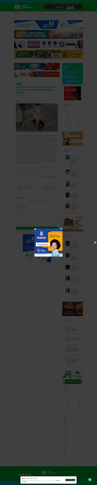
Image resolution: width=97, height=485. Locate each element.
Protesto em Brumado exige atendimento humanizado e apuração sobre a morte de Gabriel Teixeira (72, 361)
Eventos (47, 14)
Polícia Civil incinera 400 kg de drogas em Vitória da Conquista (75, 185)
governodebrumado (32, 171)
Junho (73, 401)
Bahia (73, 121)
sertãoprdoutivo (41, 171)
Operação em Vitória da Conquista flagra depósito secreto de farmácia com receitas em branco (75, 292)
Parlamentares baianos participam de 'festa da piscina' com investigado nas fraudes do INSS (75, 246)
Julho (73, 399)
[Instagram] (15, 14)
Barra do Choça (73, 127)
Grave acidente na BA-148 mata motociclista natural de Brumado (75, 269)
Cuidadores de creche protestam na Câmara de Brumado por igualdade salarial (72, 329)
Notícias (41, 14)
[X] (24, 14)
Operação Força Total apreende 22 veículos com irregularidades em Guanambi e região (75, 174)
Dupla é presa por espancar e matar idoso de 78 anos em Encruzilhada (74, 196)
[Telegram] (49, 177)
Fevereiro (73, 410)
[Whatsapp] (41, 177)
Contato (59, 14)
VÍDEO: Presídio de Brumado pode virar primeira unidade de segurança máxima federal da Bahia (75, 280)
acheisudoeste (39, 167)
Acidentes (73, 112)
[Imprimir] (21, 177)
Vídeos (53, 14)
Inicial (36, 14)
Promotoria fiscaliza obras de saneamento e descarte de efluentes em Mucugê (75, 161)
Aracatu (73, 118)
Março (73, 407)
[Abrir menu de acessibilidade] (89, 479)
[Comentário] (18, 177)
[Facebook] (18, 14)
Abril (73, 405)
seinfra (28, 167)
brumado (18, 167)
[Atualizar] (81, 1)
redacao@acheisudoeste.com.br (72, 476)
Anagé (73, 115)
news (33, 167)
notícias (23, 167)
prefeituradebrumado (29, 169)
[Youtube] (21, 14)
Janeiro (73, 412)
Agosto (73, 397)
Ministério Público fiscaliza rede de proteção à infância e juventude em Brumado (75, 208)
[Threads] (52, 177)
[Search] (80, 14)
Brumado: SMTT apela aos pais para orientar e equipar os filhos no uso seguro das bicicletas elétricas (72, 339)
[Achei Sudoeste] (23, 6)
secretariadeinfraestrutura (21, 171)
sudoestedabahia (20, 169)
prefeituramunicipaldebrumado (40, 169)
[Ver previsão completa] (78, 1)
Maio (73, 403)
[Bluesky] (55, 177)
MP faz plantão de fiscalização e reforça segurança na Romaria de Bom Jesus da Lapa (75, 258)
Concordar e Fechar (70, 480)
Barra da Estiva (73, 124)
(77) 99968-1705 (72, 474)
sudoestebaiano (47, 167)
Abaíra (73, 108)
